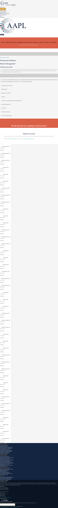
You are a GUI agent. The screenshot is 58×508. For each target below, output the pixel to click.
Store (1, 16)
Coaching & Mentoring (6, 451)
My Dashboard (3, 470)
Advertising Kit (6, 507)
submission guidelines (12, 138)
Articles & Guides (5, 457)
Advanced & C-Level (5, 448)
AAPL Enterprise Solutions (7, 504)
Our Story (1, 477)
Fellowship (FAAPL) (6, 473)
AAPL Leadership (6, 477)
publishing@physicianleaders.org (29, 138)
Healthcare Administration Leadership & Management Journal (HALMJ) (6, 462)
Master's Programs (5, 450)
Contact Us (9, 479)
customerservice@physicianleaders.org (5, 497)
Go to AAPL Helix (2, 7)
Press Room (5, 479)
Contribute (5, 466)
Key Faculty (6, 478)
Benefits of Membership (4, 469)
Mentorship (6, 472)
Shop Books (6, 465)
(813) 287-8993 (2, 496)
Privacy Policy (2, 507)
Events (4, 449)
